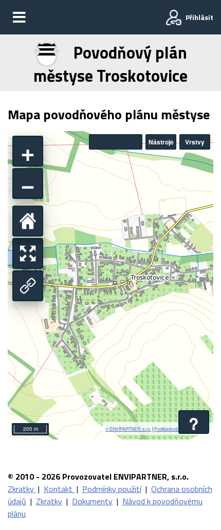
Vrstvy (195, 142)
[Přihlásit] (173, 17)
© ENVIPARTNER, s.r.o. (128, 429)
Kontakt (59, 489)
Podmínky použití (111, 489)
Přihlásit (199, 17)
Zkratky (22, 489)
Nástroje (161, 142)
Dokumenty (92, 501)
